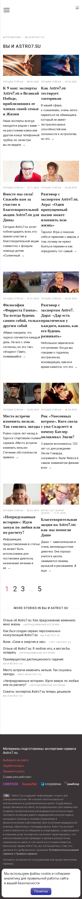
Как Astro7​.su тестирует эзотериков (53, 93)
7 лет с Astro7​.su (60, 642)
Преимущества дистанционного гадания (33, 659)
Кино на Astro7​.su (29, 674)
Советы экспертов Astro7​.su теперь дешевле (37, 691)
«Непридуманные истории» (41, 624)
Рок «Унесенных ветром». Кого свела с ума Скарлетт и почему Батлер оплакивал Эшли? (59, 426)
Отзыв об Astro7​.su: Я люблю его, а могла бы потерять (36, 650)
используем (19, 873)
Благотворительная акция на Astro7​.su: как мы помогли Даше (59, 527)
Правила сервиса (26, 853)
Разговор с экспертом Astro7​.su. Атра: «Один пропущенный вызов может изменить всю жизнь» (59, 209)
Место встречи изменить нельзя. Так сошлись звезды (21, 421)
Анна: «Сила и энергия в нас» (24, 642)
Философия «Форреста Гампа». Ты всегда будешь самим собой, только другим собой (22, 315)
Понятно (41, 891)
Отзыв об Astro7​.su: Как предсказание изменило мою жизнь (39, 622)
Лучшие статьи (13, 81)
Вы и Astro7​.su (50, 635)
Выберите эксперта (15, 760)
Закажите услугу (14, 771)
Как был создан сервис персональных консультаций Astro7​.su (32, 633)
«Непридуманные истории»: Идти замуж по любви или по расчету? (21, 524)
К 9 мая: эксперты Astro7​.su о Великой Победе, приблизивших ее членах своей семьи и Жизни (21, 101)
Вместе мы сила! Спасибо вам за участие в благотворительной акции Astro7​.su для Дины (21, 207)
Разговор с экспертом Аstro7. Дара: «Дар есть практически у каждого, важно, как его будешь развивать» (59, 320)
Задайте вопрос (13, 765)
